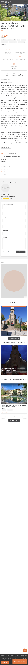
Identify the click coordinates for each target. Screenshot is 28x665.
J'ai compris (4, 662)
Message (5, 237)
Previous (3, 378)
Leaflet (25, 297)
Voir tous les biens (14, 420)
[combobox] (12, 207)
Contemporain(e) (21, 42)
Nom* (4, 211)
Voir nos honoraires (6, 147)
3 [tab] (14, 416)
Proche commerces (5, 39)
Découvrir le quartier (14, 338)
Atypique (23, 39)
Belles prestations (12, 42)
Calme (18, 39)
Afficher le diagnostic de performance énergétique (11, 160)
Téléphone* (5, 230)
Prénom (5, 217)
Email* (4, 224)
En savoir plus (11, 659)
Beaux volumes (4, 42)
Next (25, 378)
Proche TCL (13, 39)
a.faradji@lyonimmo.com (8, 196)
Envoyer (21, 252)
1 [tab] (11, 416)
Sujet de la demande (8, 204)
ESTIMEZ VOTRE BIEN (19, 661)
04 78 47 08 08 (5, 194)
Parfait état (4, 44)
